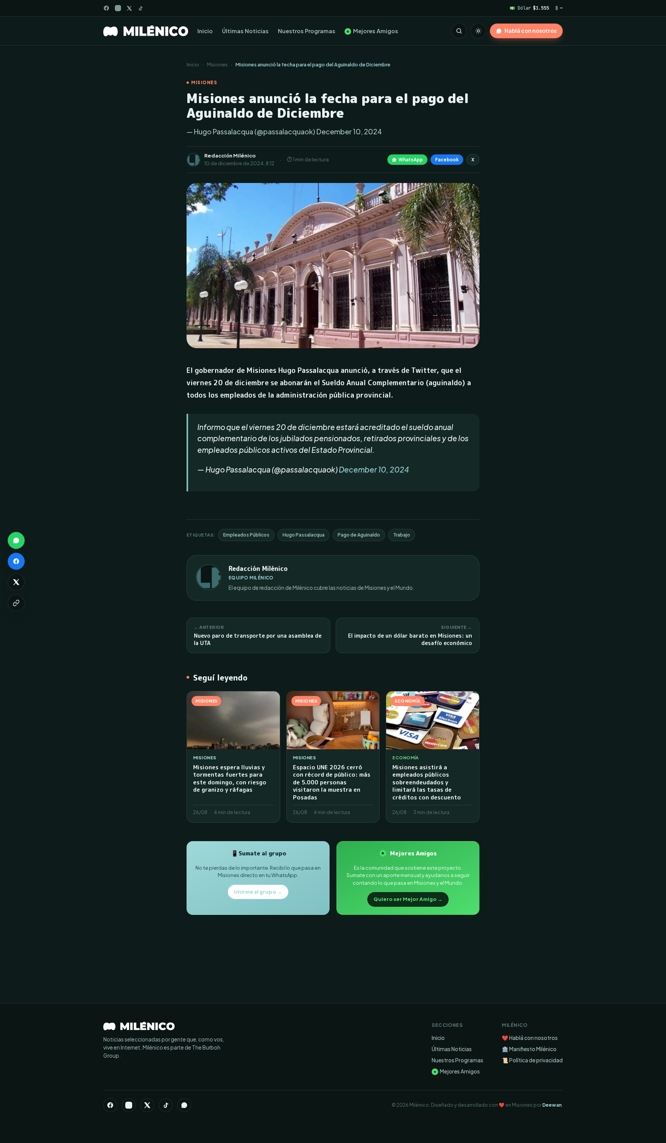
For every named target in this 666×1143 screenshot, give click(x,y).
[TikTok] (140, 8)
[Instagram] (118, 8)
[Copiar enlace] (16, 602)
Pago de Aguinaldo (359, 535)
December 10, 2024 (374, 469)
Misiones (217, 64)
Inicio (205, 30)
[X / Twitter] (129, 8)
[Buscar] (459, 31)
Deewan (552, 1105)
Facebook (447, 160)
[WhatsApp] (184, 1105)
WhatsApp (411, 160)
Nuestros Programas (306, 30)
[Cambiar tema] (478, 31)
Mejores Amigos (372, 30)
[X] (147, 1105)
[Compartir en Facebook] (16, 561)
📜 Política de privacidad (532, 1060)
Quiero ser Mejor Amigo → (407, 899)
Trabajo (401, 535)
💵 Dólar (529, 8)
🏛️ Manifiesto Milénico (529, 1049)
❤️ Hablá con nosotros (530, 1038)
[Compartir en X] (16, 582)
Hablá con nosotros (531, 30)
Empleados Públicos (246, 535)
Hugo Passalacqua (304, 535)
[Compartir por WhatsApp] (16, 540)
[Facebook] (106, 8)
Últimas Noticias (245, 30)
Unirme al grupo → (258, 892)
